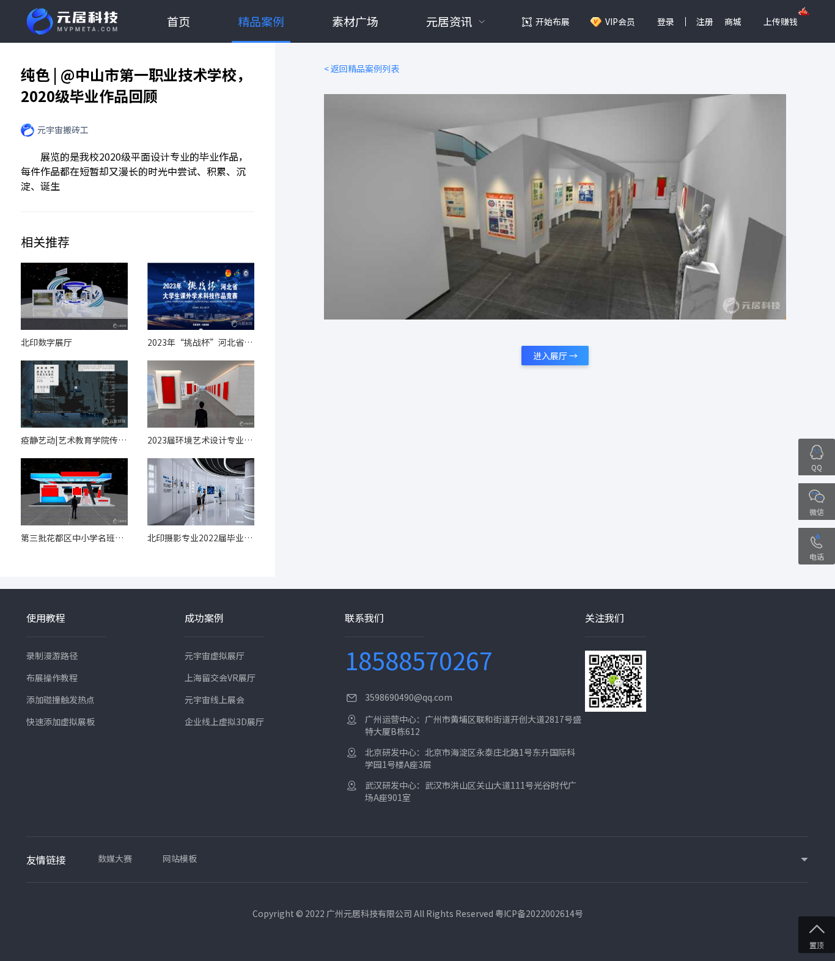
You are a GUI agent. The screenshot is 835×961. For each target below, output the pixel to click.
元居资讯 (449, 21)
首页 (178, 21)
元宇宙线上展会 (215, 699)
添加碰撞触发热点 (60, 699)
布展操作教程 (52, 677)
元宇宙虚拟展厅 (215, 655)
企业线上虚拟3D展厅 (224, 721)
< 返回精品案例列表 (361, 68)
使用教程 (45, 617)
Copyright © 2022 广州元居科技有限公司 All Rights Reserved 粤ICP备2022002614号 (417, 913)
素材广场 (355, 21)
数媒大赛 (115, 858)
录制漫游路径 (52, 655)
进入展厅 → (555, 355)
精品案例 (261, 21)
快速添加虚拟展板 (60, 721)
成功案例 (204, 617)
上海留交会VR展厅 (220, 677)
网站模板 (180, 858)
